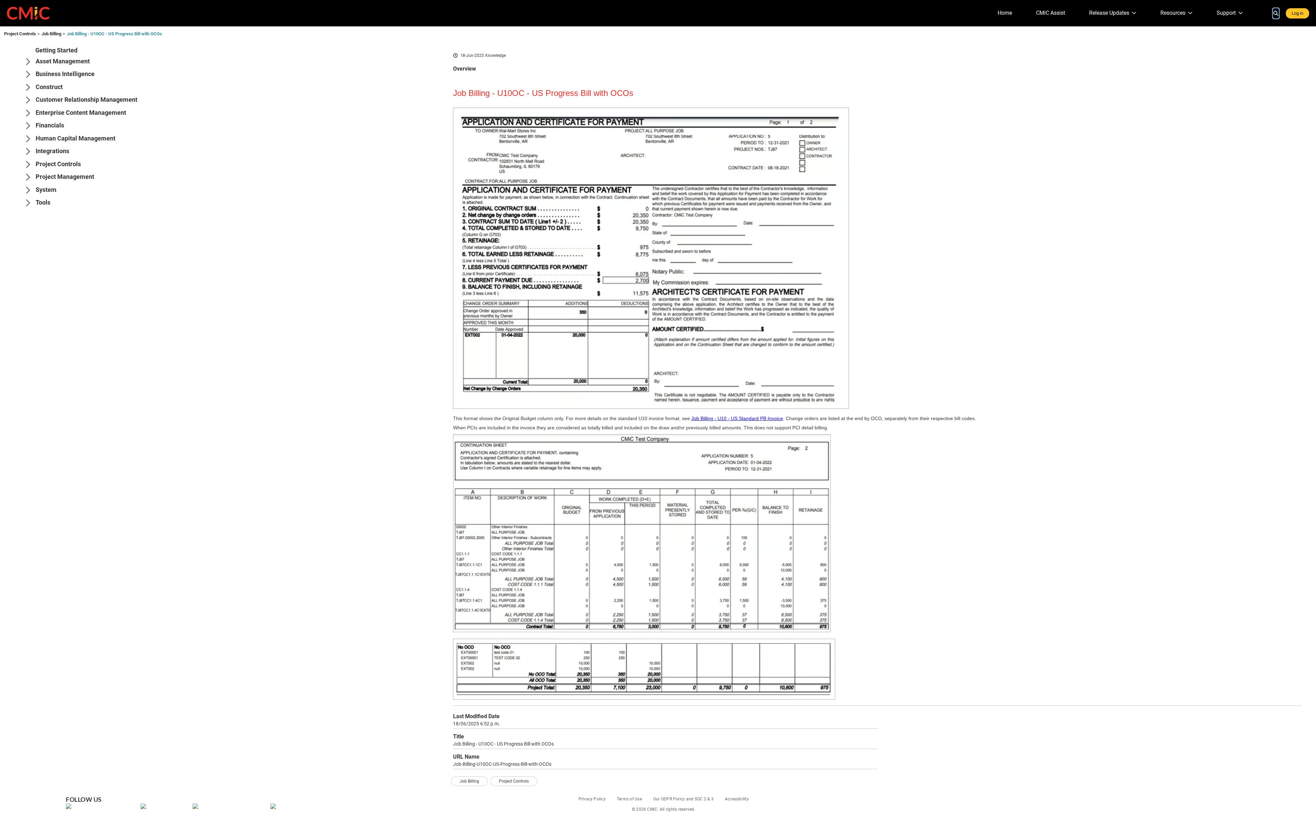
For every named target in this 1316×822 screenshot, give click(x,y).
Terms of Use (629, 799)
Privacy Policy (592, 799)
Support (1226, 13)
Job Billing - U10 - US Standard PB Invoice (737, 418)
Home (1005, 13)
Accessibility (737, 799)
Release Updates (1109, 13)
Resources (1172, 13)
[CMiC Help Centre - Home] (28, 13)
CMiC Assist (1050, 13)
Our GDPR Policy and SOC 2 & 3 (683, 799)
